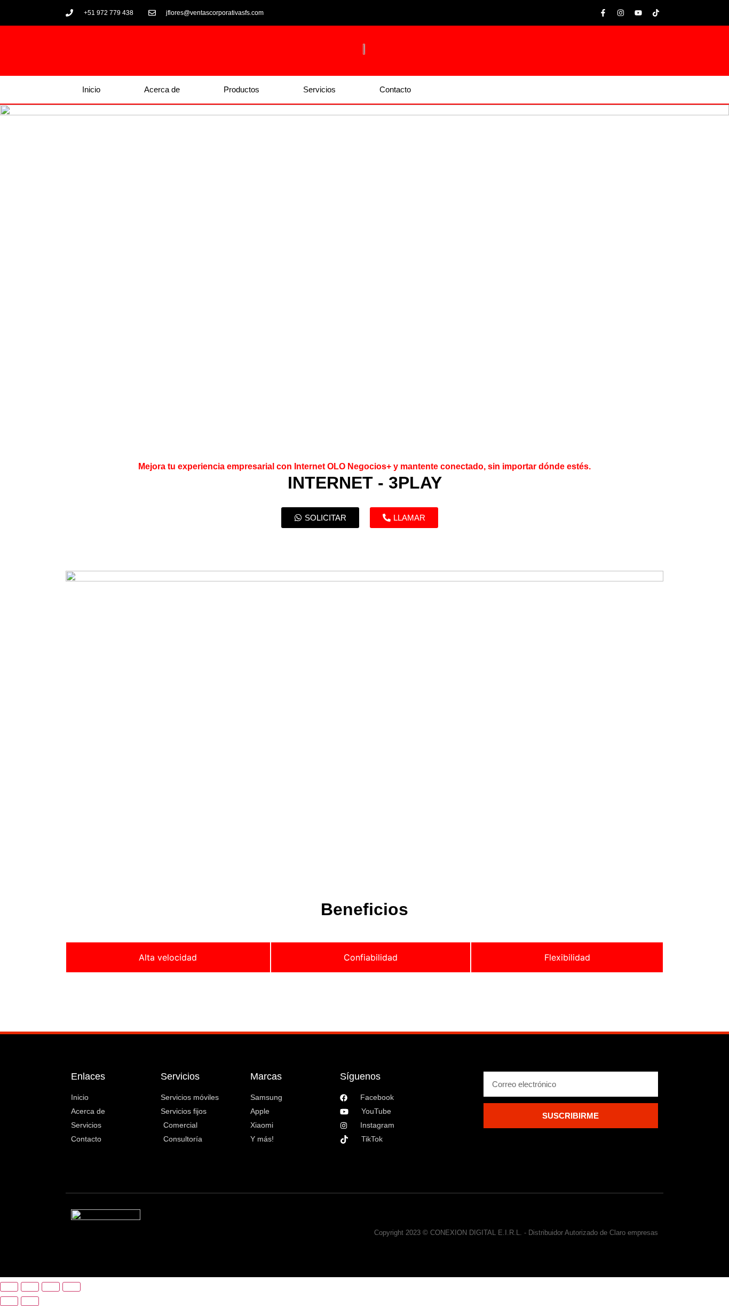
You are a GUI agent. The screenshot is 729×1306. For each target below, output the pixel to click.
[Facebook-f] (603, 12)
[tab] (168, 957)
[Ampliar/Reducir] (9, 1287)
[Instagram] (620, 12)
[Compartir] (51, 1287)
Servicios (319, 89)
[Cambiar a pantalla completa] (30, 1287)
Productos (241, 89)
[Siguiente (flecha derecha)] (30, 1301)
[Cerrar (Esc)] (71, 1287)
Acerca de (162, 89)
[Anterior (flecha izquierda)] (9, 1301)
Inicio (91, 89)
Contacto (395, 89)
